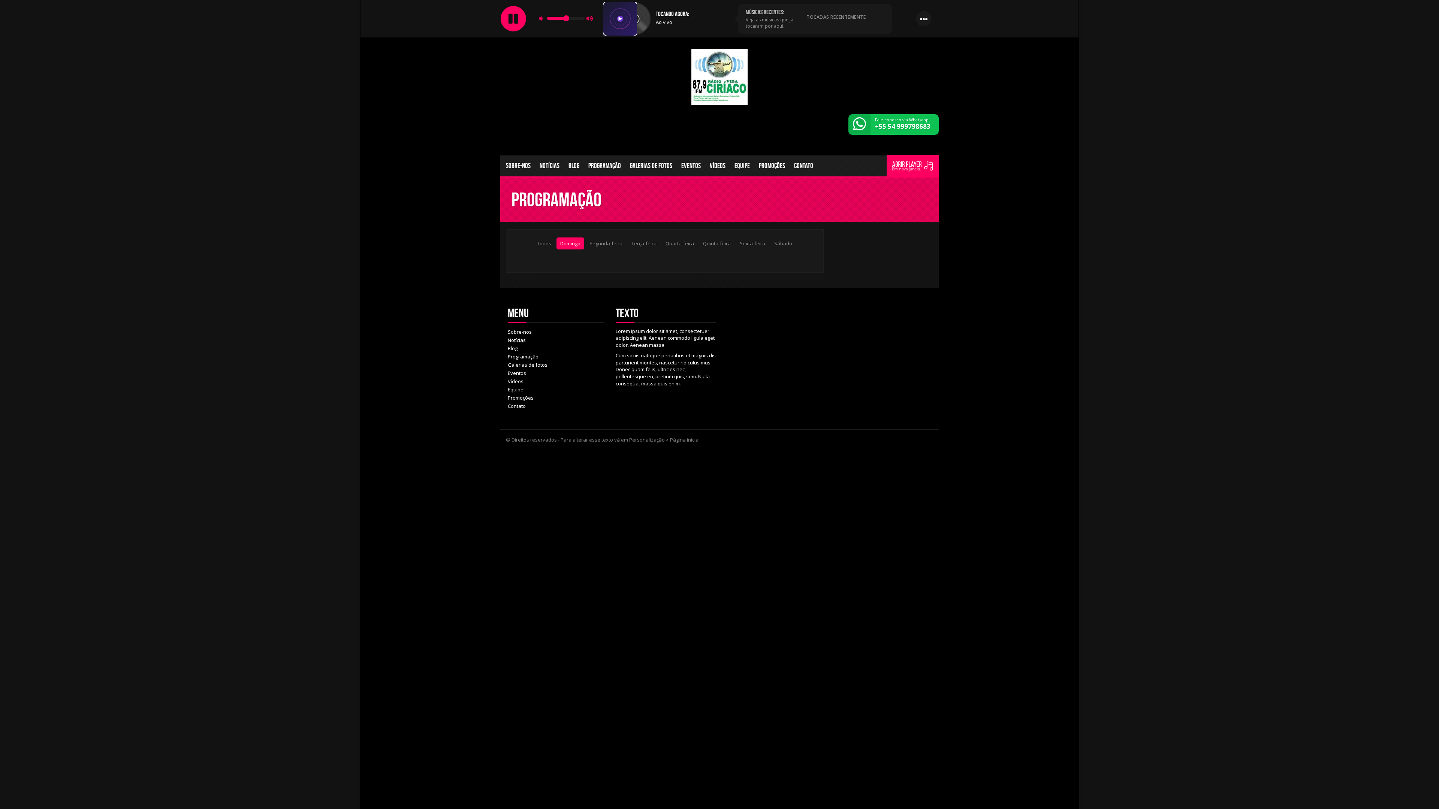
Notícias (549, 166)
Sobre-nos (518, 166)
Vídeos (717, 166)
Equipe (742, 166)
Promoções (772, 166)
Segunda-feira (605, 243)
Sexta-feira (752, 243)
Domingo (570, 243)
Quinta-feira (717, 243)
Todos (544, 243)
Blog (573, 166)
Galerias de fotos (651, 166)
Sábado (783, 243)
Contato (803, 166)
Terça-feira (644, 243)
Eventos (691, 166)
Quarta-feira (680, 243)
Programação (604, 166)
